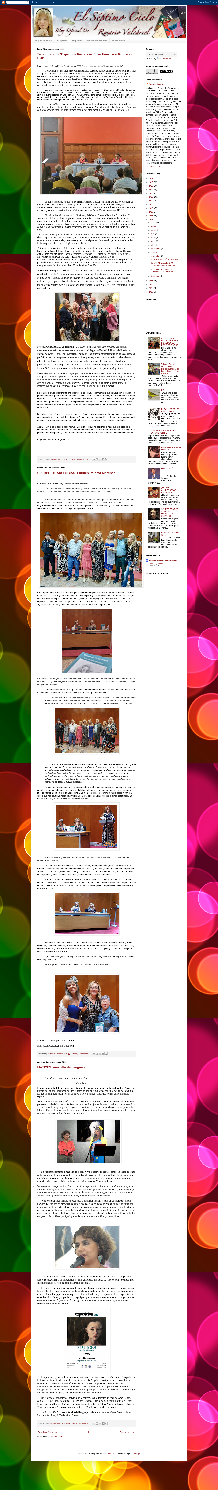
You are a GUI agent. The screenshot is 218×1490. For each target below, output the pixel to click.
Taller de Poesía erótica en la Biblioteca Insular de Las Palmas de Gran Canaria (170, 369)
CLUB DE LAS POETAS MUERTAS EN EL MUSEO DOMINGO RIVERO (169, 341)
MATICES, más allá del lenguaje (61, 1067)
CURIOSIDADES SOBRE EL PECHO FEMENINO (162, 432)
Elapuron (77, 40)
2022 (151, 219)
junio (153, 241)
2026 (151, 292)
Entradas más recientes (48, 1432)
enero (153, 222)
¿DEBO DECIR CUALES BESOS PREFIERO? (168, 490)
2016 (151, 197)
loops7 (111, 1454)
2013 (151, 186)
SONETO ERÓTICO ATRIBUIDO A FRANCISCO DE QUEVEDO (169, 512)
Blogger (137, 1454)
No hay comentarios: (80, 459)
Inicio (89, 1432)
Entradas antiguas (127, 1432)
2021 (151, 215)
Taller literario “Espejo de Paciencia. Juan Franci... (162, 270)
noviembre (156, 256)
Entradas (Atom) (56, 1437)
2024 (151, 284)
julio (153, 245)
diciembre (155, 276)
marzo (154, 230)
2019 (151, 208)
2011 (151, 178)
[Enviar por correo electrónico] (93, 459)
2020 (151, 212)
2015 (151, 193)
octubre (154, 252)
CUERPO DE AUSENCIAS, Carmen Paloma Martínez (76, 473)
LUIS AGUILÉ (167, 469)
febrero (154, 226)
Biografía (62, 40)
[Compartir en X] (99, 459)
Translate (167, 59)
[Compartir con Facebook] (102, 459)
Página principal (43, 40)
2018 (151, 204)
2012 (151, 182)
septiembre (156, 249)
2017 (151, 201)
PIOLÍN (164, 390)
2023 (151, 281)
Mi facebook (118, 40)
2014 (151, 190)
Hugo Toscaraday (156, 563)
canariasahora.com (96, 40)
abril (153, 234)
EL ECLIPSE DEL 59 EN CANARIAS (170, 410)
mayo (153, 237)
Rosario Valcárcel (157, 84)
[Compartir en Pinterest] (105, 459)
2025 (151, 288)
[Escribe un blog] (96, 459)
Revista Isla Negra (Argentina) (163, 560)
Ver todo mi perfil (153, 167)
